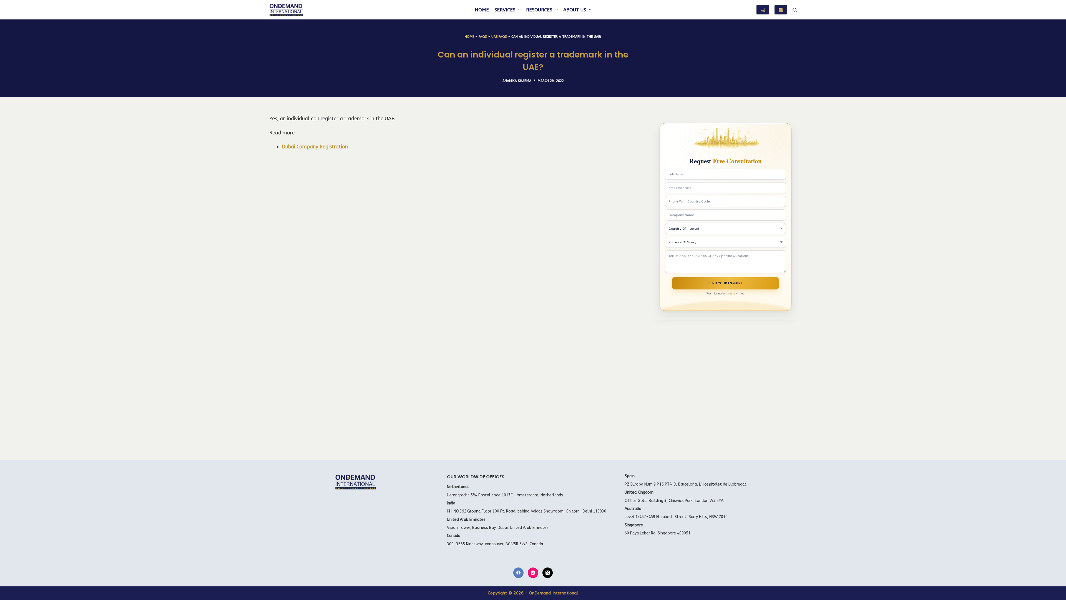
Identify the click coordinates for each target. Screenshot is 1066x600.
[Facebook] (518, 573)
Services (504, 9)
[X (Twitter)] (547, 573)
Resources (539, 9)
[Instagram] (533, 573)
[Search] (795, 10)
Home (482, 9)
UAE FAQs (499, 37)
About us (574, 9)
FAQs (483, 37)
